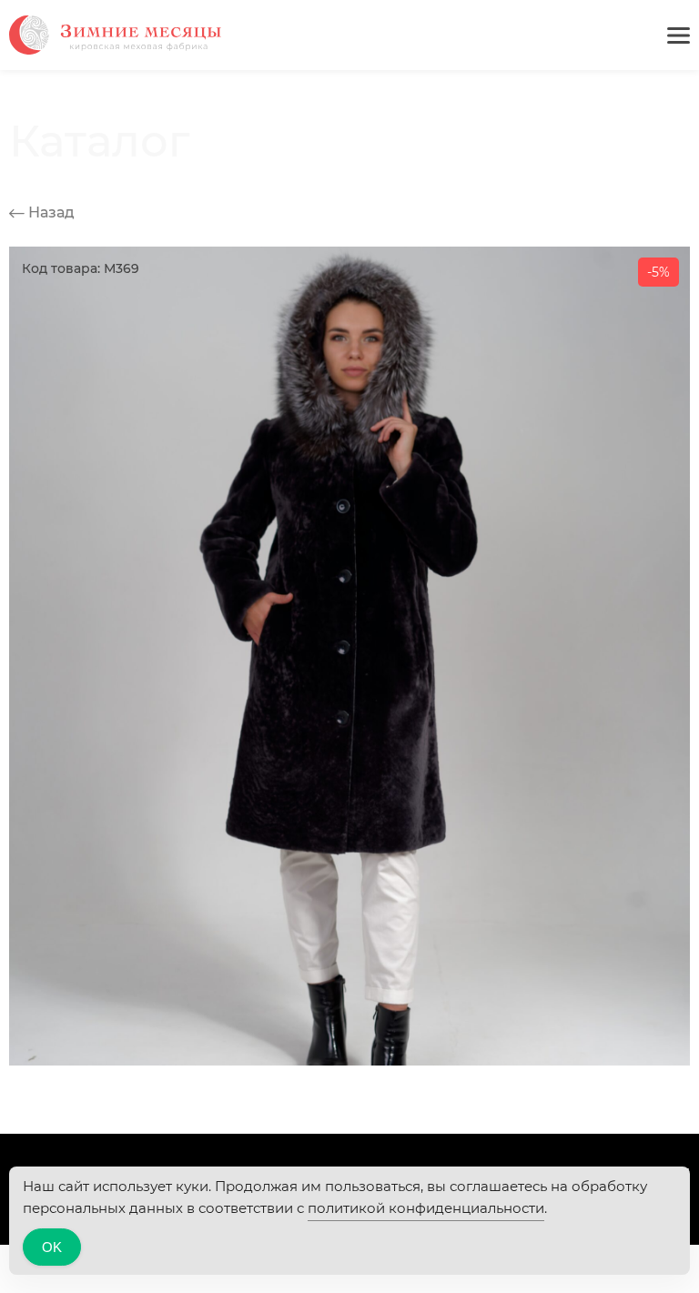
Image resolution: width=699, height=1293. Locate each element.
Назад (50, 212)
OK (52, 1247)
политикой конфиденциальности (426, 1208)
